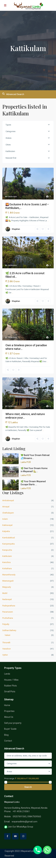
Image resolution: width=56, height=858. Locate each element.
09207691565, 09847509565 (27, 816)
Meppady (6, 587)
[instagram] (23, 836)
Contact (8, 741)
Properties (9, 711)
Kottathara (7, 568)
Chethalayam (8, 513)
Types (8, 125)
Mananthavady (8, 574)
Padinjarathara (8, 606)
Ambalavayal (8, 500)
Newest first (11, 158)
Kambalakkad (8, 537)
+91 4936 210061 (21, 811)
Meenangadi (8, 581)
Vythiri (5, 655)
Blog (6, 735)
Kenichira (6, 562)
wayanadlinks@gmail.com (24, 821)
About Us (8, 717)
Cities (8, 144)
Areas (9, 771)
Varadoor (6, 649)
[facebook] (7, 836)
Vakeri (7, 635)
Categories (10, 131)
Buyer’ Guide (10, 729)
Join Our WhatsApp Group (20, 826)
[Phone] (37, 850)
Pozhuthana (7, 618)
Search (28, 787)
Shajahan (16, 229)
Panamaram (7, 612)
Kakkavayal (7, 525)
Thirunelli (6, 642)
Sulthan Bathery (9, 630)
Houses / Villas (11, 680)
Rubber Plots (10, 685)
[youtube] (15, 836)
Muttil (4, 593)
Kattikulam (10, 151)
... (48, 220)
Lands (7, 674)
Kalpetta (6, 531)
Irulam (5, 519)
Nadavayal (7, 599)
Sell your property (12, 723)
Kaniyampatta (8, 544)
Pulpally (5, 624)
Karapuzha (7, 550)
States (8, 138)
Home (7, 705)
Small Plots (9, 691)
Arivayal (5, 506)
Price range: (9, 778)
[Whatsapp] (47, 850)
